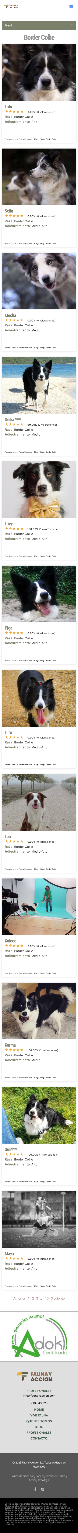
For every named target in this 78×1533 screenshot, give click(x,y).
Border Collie (51, 139)
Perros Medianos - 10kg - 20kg (31, 139)
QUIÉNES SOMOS (39, 1421)
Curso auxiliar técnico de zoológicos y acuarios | (30, 1505)
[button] (71, 6)
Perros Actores (10, 139)
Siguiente (58, 1298)
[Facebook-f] (35, 1489)
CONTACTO (39, 1438)
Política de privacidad (22, 1476)
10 (47, 1298)
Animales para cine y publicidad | (22, 1514)
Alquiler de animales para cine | (21, 1516)
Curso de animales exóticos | (20, 1509)
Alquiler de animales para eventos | (23, 1512)
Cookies (40, 1476)
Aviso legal (43, 1480)
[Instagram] (42, 1489)
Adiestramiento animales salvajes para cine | (27, 1520)
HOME (39, 1410)
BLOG (39, 1427)
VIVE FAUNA (39, 1415)
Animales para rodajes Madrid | (21, 1518)
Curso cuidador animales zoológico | (23, 1503)
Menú (39, 25)
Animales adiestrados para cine (26, 1522)
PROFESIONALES (39, 1433)
